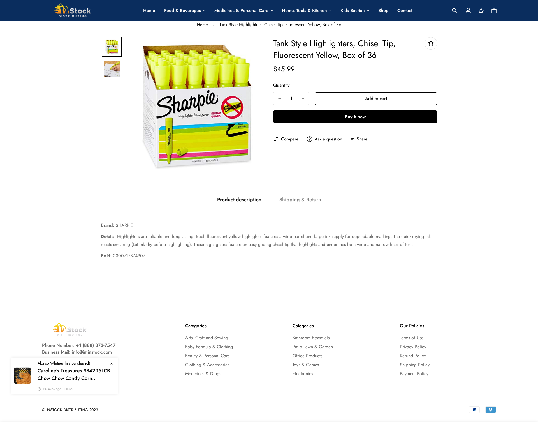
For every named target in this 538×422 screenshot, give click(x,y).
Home (149, 10)
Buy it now (355, 117)
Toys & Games (306, 364)
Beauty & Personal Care (207, 355)
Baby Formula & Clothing (209, 346)
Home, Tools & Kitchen (304, 10)
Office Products (307, 355)
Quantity (281, 85)
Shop (383, 10)
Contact (404, 10)
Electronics (303, 373)
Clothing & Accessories (207, 364)
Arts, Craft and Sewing (206, 338)
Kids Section (352, 10)
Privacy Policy (413, 346)
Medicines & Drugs (203, 373)
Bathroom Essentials (311, 338)
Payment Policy (414, 373)
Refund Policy (413, 355)
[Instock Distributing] (73, 10)
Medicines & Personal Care (241, 10)
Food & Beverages (182, 10)
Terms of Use (411, 338)
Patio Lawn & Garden (313, 346)
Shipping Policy (415, 364)
